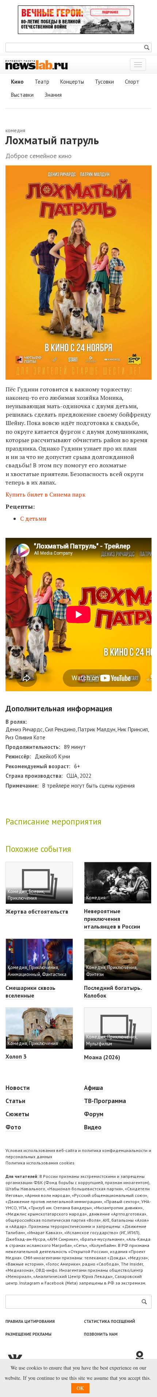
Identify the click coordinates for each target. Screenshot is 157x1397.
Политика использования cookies (39, 1163)
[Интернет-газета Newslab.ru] (36, 64)
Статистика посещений (109, 1321)
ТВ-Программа (105, 1101)
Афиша (93, 1088)
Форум (93, 1114)
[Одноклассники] (142, 1357)
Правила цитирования (30, 1321)
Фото (13, 1127)
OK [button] (80, 1388)
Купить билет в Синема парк (45, 494)
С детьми (33, 518)
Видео (93, 1127)
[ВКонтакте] (69, 1357)
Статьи (15, 1101)
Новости (17, 1088)
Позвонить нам (101, 1334)
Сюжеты (17, 1114)
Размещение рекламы (28, 1334)
